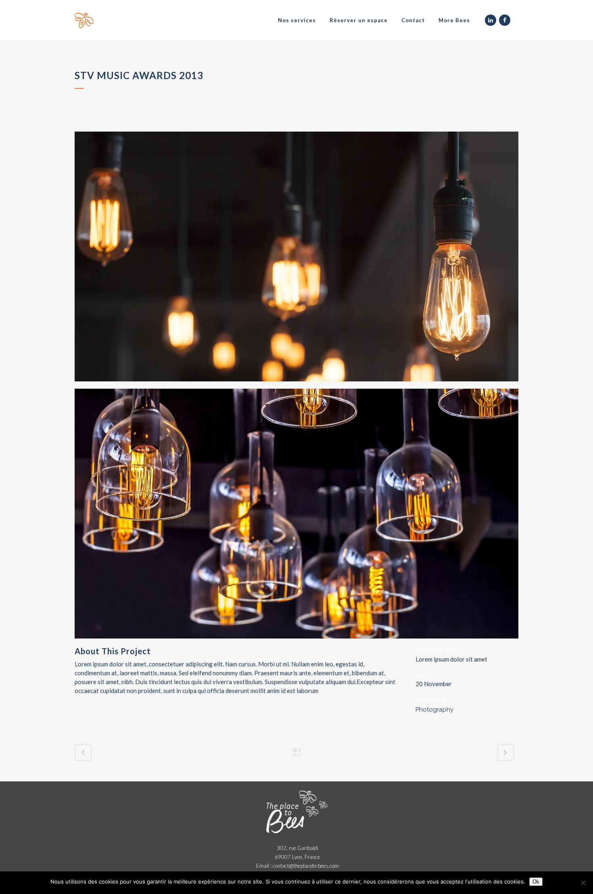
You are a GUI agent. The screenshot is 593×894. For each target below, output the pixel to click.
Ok (535, 882)
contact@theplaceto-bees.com (306, 866)
